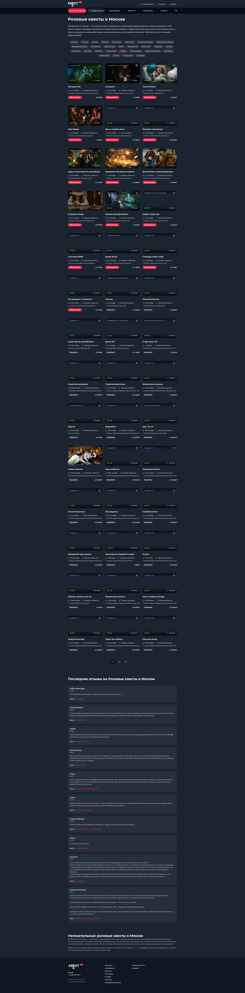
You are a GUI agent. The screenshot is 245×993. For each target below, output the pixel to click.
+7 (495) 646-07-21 (74, 975)
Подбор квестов (97, 11)
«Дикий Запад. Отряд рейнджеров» (87, 918)
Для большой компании (145, 42)
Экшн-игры (87, 51)
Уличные (116, 55)
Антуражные (158, 46)
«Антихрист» (79, 699)
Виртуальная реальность (79, 46)
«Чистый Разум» (80, 765)
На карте (164, 11)
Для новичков (116, 42)
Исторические (95, 46)
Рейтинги (131, 11)
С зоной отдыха (128, 55)
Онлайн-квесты (104, 55)
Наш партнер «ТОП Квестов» (76, 981)
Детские (94, 42)
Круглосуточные (109, 46)
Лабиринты (98, 51)
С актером (85, 42)
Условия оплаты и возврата (138, 966)
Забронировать (74, 97)
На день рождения (135, 51)
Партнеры (108, 965)
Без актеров (140, 55)
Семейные (105, 42)
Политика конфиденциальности (113, 981)
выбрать (136, 948)
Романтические (111, 51)
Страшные (74, 42)
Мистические (146, 46)
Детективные (76, 51)
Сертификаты (114, 11)
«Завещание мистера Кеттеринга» (87, 789)
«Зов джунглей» (80, 720)
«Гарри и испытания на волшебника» (88, 829)
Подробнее (111, 310)
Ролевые (123, 51)
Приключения (129, 42)
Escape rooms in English (153, 51)
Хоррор (121, 46)
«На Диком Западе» (82, 848)
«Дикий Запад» (80, 881)
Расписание (148, 11)
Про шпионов (168, 51)
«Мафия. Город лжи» (82, 741)
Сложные (169, 46)
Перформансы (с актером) (165, 42)
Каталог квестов (78, 11)
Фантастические (133, 46)
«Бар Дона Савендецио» (83, 810)
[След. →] (132, 662)
